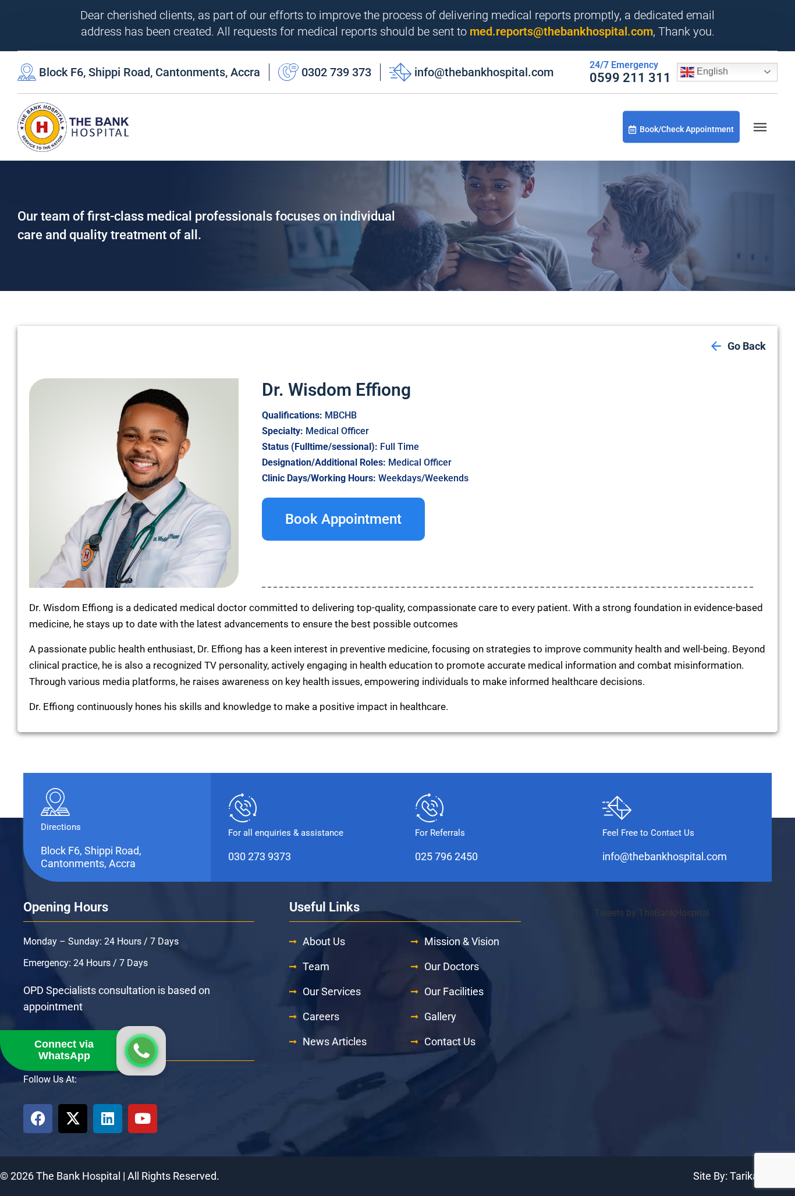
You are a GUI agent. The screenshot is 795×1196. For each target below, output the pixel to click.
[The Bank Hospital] (73, 127)
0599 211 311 (630, 77)
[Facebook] (37, 1118)
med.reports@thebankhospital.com (561, 31)
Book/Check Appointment (687, 129)
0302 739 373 (336, 72)
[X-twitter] (72, 1118)
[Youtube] (142, 1118)
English (711, 71)
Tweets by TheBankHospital (651, 912)
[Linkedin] (107, 1118)
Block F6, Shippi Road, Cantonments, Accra (149, 72)
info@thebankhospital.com (483, 72)
